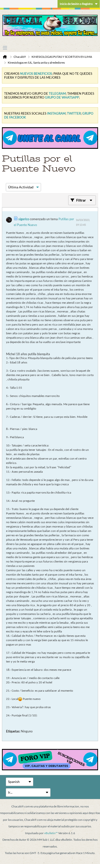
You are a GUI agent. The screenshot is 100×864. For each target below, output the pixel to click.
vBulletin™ (51, 833)
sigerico (23, 219)
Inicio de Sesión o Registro (76, 4)
